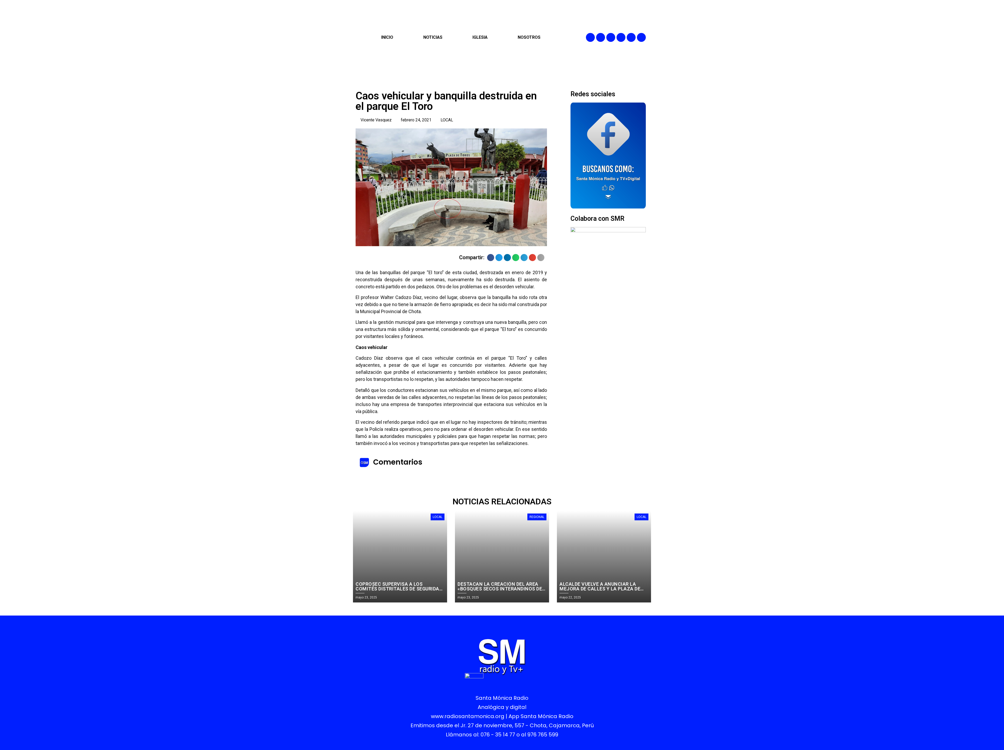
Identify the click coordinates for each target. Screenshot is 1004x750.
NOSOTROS (529, 37)
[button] (490, 257)
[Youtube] (631, 37)
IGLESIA (480, 37)
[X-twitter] (621, 37)
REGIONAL (536, 517)
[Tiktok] (641, 37)
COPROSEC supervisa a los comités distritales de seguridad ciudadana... (399, 588)
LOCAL (447, 119)
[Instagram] (610, 37)
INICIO (387, 37)
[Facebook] (590, 37)
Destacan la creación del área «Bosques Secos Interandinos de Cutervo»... (500, 588)
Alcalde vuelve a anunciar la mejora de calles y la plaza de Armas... (600, 588)
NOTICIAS (432, 37)
